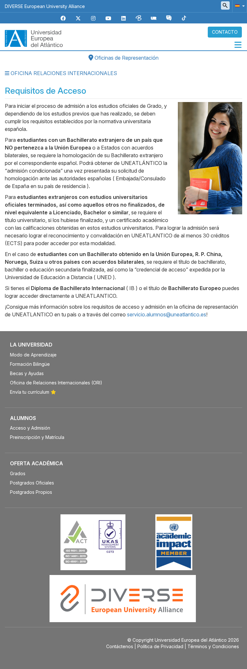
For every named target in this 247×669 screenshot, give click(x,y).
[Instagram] (93, 18)
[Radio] (154, 18)
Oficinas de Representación (126, 58)
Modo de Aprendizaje (33, 354)
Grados (17, 473)
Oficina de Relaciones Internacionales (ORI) (56, 382)
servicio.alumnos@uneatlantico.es (166, 314)
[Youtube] (108, 18)
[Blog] (139, 18)
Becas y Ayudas (27, 373)
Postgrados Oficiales (32, 482)
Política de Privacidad (160, 646)
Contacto (225, 32)
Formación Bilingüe (30, 364)
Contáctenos (119, 646)
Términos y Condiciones (213, 646)
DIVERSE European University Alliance (45, 6)
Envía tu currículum (29, 392)
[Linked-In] (123, 18)
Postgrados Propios (31, 492)
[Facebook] (63, 18)
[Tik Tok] (184, 18)
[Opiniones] (169, 18)
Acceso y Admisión (30, 428)
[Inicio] (34, 38)
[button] (239, 5)
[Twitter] (78, 18)
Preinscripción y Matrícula (37, 437)
